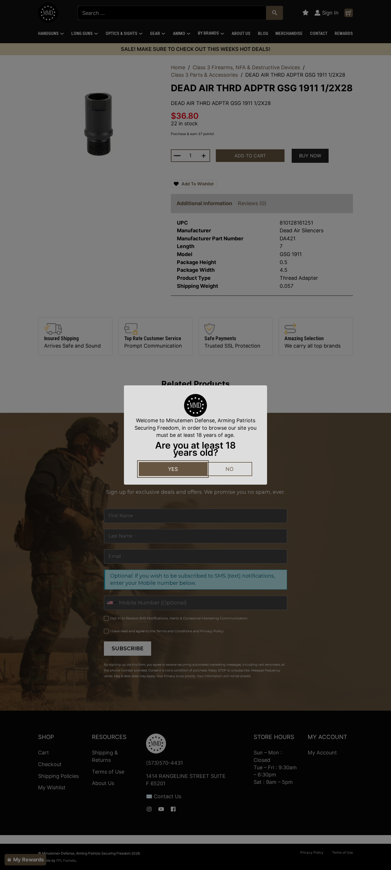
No (230, 469)
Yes (173, 469)
